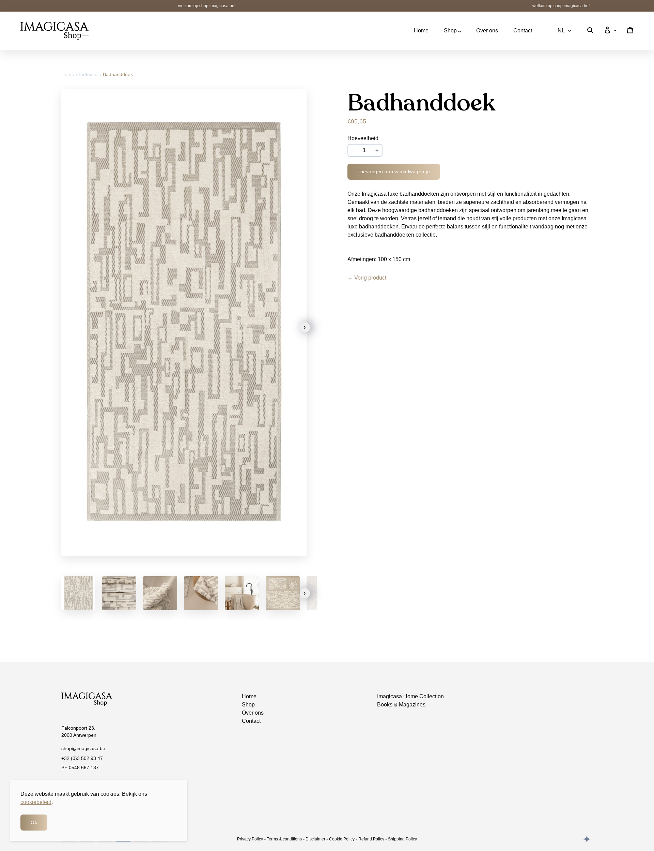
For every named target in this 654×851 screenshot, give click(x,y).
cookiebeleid (35, 802)
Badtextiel (87, 74)
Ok (34, 822)
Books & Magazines (401, 704)
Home (421, 30)
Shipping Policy (402, 839)
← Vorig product (366, 278)
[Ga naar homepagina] (54, 31)
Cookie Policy (342, 839)
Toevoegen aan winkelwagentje (394, 171)
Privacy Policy (250, 839)
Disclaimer (315, 839)
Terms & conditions (284, 839)
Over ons (487, 30)
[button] (305, 327)
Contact (522, 30)
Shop (451, 30)
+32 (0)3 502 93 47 (82, 758)
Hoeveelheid (362, 138)
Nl (561, 30)
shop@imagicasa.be (83, 748)
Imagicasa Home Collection (410, 696)
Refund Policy (371, 839)
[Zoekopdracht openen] (590, 31)
